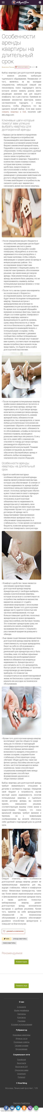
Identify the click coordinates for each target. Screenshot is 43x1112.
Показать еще (21, 986)
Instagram (21, 1074)
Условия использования (21, 1024)
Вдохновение (21, 1049)
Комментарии (21, 962)
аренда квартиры (20, 939)
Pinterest (21, 1077)
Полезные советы (22, 67)
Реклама (21, 1021)
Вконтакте (21, 1063)
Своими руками (21, 1045)
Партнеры (21, 1014)
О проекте (21, 1007)
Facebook (21, 1059)
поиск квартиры (9, 943)
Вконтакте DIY (21, 1067)
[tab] (21, 2)
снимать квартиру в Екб (14, 112)
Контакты (21, 1017)
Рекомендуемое (12, 953)
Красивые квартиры (21, 1035)
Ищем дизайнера (21, 1010)
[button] (40, 2)
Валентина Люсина (8, 67)
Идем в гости (21, 1038)
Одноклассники (21, 1070)
